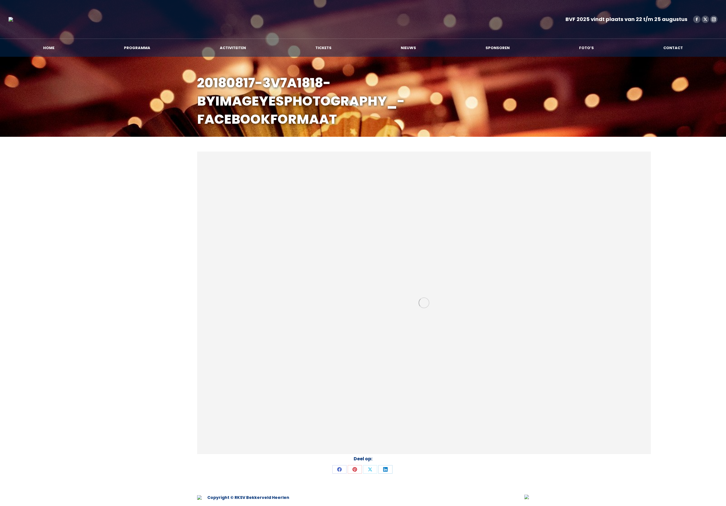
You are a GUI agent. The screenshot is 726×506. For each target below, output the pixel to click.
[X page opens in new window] (705, 19)
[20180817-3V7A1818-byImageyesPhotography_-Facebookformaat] (424, 303)
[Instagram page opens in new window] (713, 19)
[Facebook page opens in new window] (696, 19)
